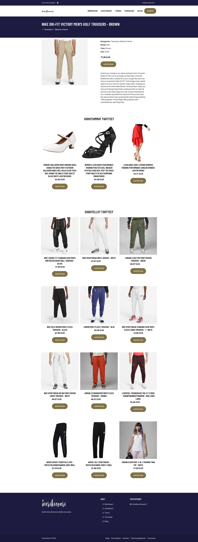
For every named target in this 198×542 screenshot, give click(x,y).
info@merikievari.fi (148, 3)
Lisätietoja (108, 64)
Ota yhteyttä (116, 538)
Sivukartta (151, 538)
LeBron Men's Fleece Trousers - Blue (99, 327)
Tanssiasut (48, 29)
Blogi (140, 11)
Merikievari (93, 11)
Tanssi (118, 11)
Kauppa (150, 11)
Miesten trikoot (61, 29)
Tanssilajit (129, 11)
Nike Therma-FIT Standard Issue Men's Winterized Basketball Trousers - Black (60, 261)
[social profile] (57, 3)
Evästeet (125, 538)
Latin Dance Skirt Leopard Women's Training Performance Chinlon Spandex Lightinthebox (138, 168)
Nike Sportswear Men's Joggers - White (99, 258)
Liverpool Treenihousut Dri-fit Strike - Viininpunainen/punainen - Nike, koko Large (138, 396)
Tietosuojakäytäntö (138, 538)
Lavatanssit (106, 11)
